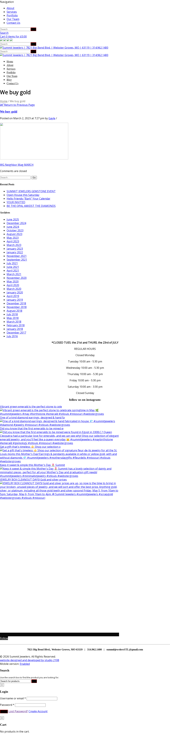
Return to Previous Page (17, 105)
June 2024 (13, 227)
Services (12, 12)
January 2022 (15, 252)
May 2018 (13, 318)
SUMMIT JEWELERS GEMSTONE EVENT (31, 191)
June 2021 (13, 267)
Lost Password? (18, 711)
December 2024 (16, 223)
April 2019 (13, 296)
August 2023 (14, 234)
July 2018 (12, 314)
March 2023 (14, 245)
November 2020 (17, 278)
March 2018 (14, 321)
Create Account (38, 711)
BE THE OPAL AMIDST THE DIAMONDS (31, 206)
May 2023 (13, 238)
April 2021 (13, 270)
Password (7, 705)
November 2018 (17, 307)
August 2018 (14, 311)
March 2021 (14, 274)
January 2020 (15, 292)
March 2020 (14, 289)
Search (4, 33)
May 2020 (13, 281)
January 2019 (15, 300)
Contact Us (13, 23)
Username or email (13, 698)
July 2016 (12, 336)
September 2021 (17, 259)
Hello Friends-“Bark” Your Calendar (28, 198)
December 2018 (16, 303)
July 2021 (12, 263)
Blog (9, 79)
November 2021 (17, 256)
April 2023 (13, 241)
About (10, 8)
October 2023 (15, 230)
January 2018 (15, 329)
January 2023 (15, 248)
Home (10, 61)
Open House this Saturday (23, 195)
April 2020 (13, 285)
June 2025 (13, 219)
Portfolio (12, 15)
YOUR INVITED (16, 202)
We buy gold (8, 111)
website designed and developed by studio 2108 (29, 660)
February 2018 (16, 325)
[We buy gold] (34, 158)
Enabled (25, 664)
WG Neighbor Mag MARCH (17, 165)
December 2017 (16, 332)
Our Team (13, 19)
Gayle (51, 118)
